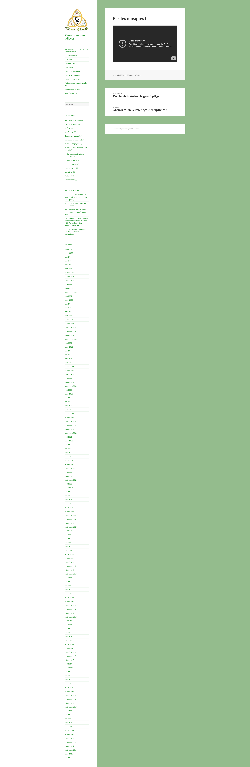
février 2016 (69, 730)
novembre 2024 (70, 331)
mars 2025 (68, 316)
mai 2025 (68, 308)
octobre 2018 (69, 613)
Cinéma (67, 128)
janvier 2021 (69, 511)
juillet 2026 (69, 253)
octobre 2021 (69, 476)
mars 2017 (68, 683)
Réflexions (68, 172)
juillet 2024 (69, 347)
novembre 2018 (70, 609)
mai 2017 (68, 676)
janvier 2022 (69, 464)
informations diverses (73, 140)
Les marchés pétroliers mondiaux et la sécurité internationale (75, 231)
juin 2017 (68, 672)
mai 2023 (68, 402)
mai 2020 (68, 543)
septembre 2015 (71, 750)
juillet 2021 (69, 488)
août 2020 (68, 531)
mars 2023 (68, 409)
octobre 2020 (69, 523)
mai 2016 (68, 719)
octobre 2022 (69, 429)
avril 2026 (68, 265)
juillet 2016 (69, 711)
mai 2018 (68, 633)
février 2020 (69, 554)
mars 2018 (68, 640)
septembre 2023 (71, 386)
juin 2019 (68, 582)
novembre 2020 (70, 519)
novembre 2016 (70, 699)
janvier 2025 (69, 323)
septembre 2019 (71, 574)
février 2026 (69, 273)
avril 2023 (68, 406)
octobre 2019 (69, 570)
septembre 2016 (71, 707)
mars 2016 (68, 726)
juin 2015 (68, 758)
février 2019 (69, 597)
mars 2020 (68, 550)
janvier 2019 (69, 601)
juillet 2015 (69, 754)
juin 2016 (68, 715)
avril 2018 (68, 636)
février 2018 (69, 644)
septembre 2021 (71, 480)
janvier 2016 (69, 734)
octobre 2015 (69, 746)
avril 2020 (68, 546)
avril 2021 (68, 499)
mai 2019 (68, 586)
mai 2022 (68, 449)
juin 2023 (68, 398)
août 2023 (68, 390)
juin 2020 (68, 539)
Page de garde (70, 168)
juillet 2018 (69, 625)
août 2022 (68, 437)
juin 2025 (68, 304)
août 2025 (68, 296)
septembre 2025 (71, 292)
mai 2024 (68, 355)
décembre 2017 (70, 652)
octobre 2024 (69, 335)
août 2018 (68, 621)
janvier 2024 (69, 370)
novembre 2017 (70, 656)
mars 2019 (68, 593)
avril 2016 (68, 723)
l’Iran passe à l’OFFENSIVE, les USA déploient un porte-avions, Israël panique (76, 197)
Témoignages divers (72, 89)
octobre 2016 (69, 703)
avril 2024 (68, 359)
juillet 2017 (69, 668)
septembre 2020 (71, 527)
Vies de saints (70, 180)
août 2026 (68, 249)
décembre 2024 (70, 327)
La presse (69, 67)
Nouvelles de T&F (71, 93)
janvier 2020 (69, 558)
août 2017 (68, 664)
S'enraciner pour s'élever (75, 37)
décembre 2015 (70, 738)
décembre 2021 (70, 468)
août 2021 (68, 484)
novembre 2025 (70, 284)
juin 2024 (68, 351)
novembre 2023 (70, 378)
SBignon (130, 75)
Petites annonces (71, 56)
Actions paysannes (73, 71)
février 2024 (69, 366)
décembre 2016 (70, 695)
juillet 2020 (69, 535)
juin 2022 (68, 445)
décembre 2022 (70, 421)
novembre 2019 (70, 566)
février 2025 (69, 319)
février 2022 (69, 460)
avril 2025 (68, 312)
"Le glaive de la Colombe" (74, 120)
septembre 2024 (71, 339)
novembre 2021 (70, 472)
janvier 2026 (69, 276)
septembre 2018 (71, 617)
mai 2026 (68, 261)
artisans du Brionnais (72, 124)
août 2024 (68, 343)
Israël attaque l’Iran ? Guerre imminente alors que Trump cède (75, 212)
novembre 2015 (70, 742)
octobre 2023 (69, 382)
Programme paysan (73, 79)
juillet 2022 (69, 441)
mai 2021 (68, 496)
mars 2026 (68, 269)
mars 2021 (68, 503)
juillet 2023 (69, 394)
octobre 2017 (69, 660)
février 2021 (69, 507)
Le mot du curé (70, 160)
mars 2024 (68, 363)
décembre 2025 (70, 280)
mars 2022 (68, 456)
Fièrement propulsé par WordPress (126, 129)
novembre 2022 (70, 425)
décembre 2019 (70, 562)
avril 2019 (68, 589)
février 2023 (69, 413)
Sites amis (68, 59)
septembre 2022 (71, 433)
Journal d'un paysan (72, 144)
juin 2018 (68, 629)
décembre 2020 (70, 515)
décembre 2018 (70, 605)
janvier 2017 (69, 691)
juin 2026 (68, 257)
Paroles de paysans (73, 75)
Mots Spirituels (70, 164)
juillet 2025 (69, 300)
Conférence (69, 132)
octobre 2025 (69, 288)
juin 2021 (68, 492)
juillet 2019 (69, 578)
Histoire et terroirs (72, 136)
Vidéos (67, 176)
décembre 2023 (70, 374)
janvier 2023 (69, 417)
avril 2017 (68, 679)
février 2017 (69, 687)
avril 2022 (68, 453)
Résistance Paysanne (72, 63)
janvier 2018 (69, 648)
